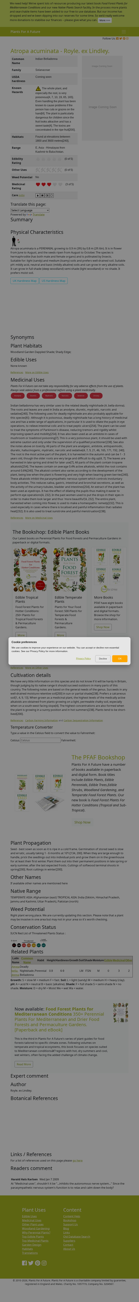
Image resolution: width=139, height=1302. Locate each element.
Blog (66, 1228)
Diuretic (33, 395)
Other (128, 960)
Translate (39, 214)
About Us (69, 1249)
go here (78, 1160)
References (17, 372)
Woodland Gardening (36, 1228)
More (21, 635)
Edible (108, 960)
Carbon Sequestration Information (83, 720)
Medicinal (119, 960)
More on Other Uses (36, 667)
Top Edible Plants (33, 1236)
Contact (68, 1245)
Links (66, 1232)
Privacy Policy (83, 658)
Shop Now (103, 627)
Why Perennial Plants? (36, 1232)
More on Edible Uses (37, 372)
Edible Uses (29, 1216)
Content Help (71, 1216)
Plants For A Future (25, 31)
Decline (103, 658)
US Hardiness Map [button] (53, 281)
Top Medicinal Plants (35, 1241)
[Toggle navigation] (123, 31)
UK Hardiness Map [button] (25, 281)
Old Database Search (76, 1236)
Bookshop (69, 1220)
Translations (30, 1253)
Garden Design (31, 1245)
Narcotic (65, 395)
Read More (24, 1064)
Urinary (96, 395)
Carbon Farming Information (41, 720)
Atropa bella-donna (15, 970)
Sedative (80, 395)
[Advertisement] (69, 310)
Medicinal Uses (31, 1220)
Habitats (27, 1249)
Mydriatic (49, 395)
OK (120, 658)
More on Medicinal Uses (39, 517)
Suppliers (69, 1241)
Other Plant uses (33, 1224)
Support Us (70, 1224)
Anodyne (17, 395)
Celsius (15, 740)
